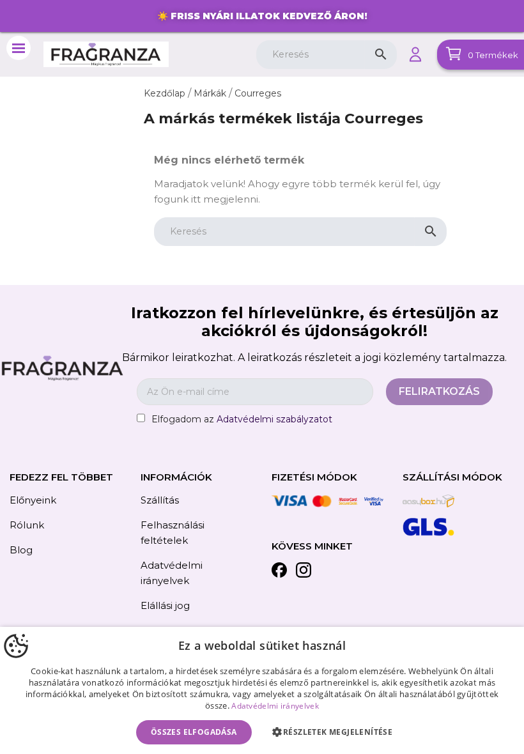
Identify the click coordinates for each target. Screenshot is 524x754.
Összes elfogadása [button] (194, 732)
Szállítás (160, 500)
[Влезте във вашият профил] (415, 54)
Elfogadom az (241, 419)
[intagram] (303, 572)
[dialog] (262, 690)
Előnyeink (33, 500)
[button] (335, 732)
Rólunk (27, 525)
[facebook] (279, 572)
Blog (21, 550)
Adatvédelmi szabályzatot (274, 419)
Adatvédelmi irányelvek (275, 705)
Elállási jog (165, 605)
